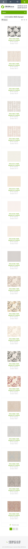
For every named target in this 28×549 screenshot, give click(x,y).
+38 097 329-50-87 (22, 7)
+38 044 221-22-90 (22, 5)
